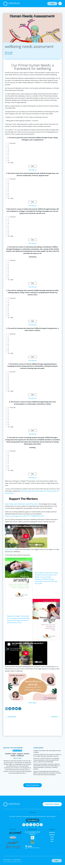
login (52, 3)
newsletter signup (52, 804)
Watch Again (32, 703)
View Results (32, 170)
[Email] (16, 708)
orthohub (9, 54)
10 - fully (10, 163)
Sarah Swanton (10, 549)
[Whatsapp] (19, 708)
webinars (52, 834)
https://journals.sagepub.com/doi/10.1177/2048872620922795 (24, 516)
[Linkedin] (13, 708)
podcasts (52, 832)
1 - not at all (11, 143)
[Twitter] (9, 708)
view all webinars (32, 785)
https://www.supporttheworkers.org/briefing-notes (21, 504)
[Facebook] (6, 708)
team (52, 839)
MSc (52, 841)
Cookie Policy (17, 859)
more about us (33, 820)
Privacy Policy (7, 859)
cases (52, 837)
